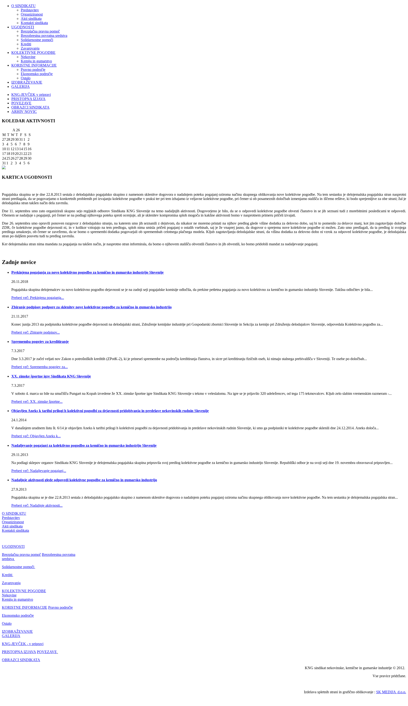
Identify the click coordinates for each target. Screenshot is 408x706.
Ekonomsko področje (37, 74)
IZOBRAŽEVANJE (26, 82)
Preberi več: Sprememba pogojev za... (39, 367)
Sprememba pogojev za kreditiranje (40, 342)
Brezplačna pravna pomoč (40, 31)
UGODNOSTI (22, 27)
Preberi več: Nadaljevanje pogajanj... (38, 471)
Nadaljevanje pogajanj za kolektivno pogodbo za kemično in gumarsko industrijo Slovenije (84, 445)
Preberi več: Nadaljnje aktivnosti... (37, 505)
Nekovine (28, 57)
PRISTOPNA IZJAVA (28, 99)
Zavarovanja (30, 48)
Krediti (26, 44)
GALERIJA (20, 87)
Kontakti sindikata (34, 23)
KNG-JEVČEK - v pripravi (22, 644)
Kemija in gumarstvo (36, 61)
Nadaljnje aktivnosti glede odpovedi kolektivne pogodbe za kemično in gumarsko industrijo (84, 480)
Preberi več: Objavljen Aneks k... (36, 436)
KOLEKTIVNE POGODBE (33, 53)
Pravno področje (33, 70)
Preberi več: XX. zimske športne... (37, 402)
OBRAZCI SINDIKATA (30, 107)
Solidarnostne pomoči (37, 40)
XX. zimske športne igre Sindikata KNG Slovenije (51, 376)
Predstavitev (30, 10)
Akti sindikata (31, 19)
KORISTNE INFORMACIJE (34, 65)
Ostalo (25, 78)
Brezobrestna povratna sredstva (44, 36)
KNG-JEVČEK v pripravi (31, 95)
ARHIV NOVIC (24, 112)
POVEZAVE (21, 103)
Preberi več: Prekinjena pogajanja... (37, 298)
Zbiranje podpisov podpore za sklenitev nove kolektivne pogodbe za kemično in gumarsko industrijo (91, 307)
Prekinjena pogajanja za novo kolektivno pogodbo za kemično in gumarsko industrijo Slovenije (87, 272)
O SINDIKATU (23, 6)
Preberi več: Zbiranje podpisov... (35, 332)
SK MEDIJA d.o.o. (391, 692)
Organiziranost (32, 14)
